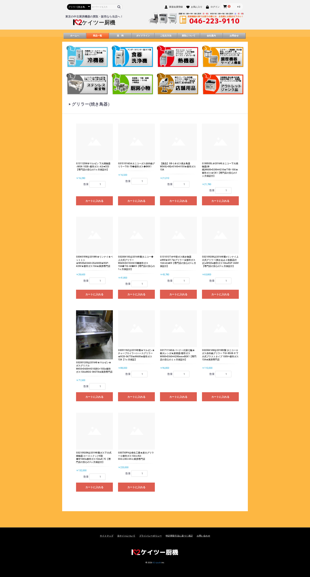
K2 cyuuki (157, 562)
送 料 (120, 35)
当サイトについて (126, 535)
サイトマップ (106, 535)
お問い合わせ (203, 535)
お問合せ (234, 35)
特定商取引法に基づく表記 (179, 535)
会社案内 (211, 35)
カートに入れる (94, 200)
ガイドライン (143, 35)
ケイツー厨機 (98, 22)
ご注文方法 (165, 35)
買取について (188, 35)
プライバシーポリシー (150, 535)
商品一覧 (97, 35)
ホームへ (74, 35)
